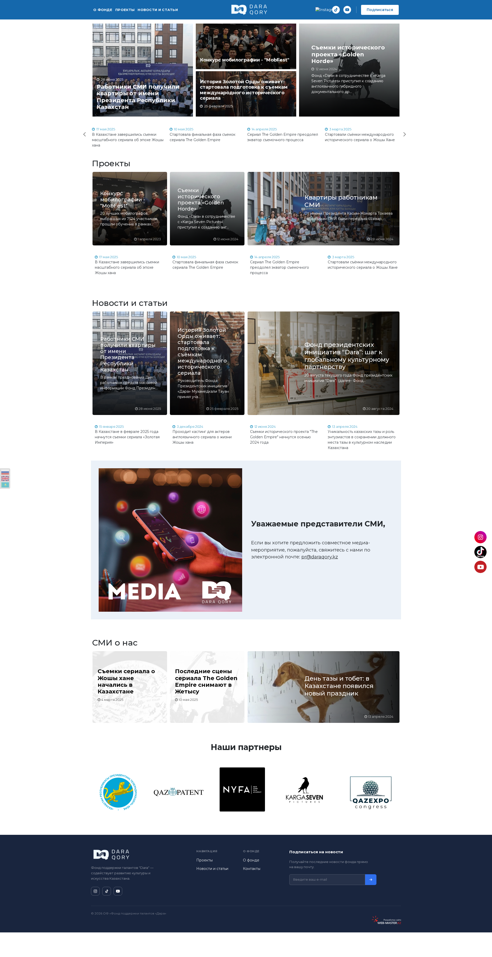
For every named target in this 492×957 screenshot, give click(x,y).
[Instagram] (324, 9)
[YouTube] (347, 9)
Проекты (125, 10)
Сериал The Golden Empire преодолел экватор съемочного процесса (279, 267)
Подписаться (380, 9)
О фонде (102, 10)
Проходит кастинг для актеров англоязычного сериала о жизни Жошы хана (202, 437)
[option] (130, 137)
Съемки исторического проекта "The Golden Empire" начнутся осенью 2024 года (284, 437)
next (401, 131)
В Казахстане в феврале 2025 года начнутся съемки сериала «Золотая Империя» (127, 437)
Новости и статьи (158, 10)
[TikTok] (336, 9)
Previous (81, 131)
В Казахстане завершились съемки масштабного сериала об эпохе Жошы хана (127, 140)
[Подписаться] (370, 879)
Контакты (251, 868)
